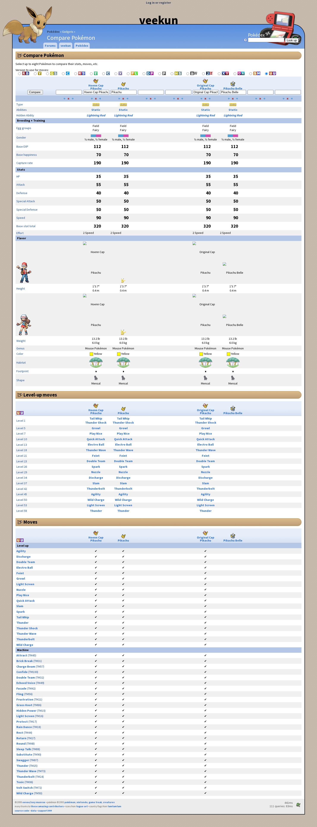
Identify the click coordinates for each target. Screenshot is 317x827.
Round (21, 743)
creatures (109, 802)
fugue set (82, 806)
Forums (50, 46)
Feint (96, 456)
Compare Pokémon (43, 55)
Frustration (24, 699)
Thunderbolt (96, 489)
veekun (158, 20)
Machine (23, 650)
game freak (95, 802)
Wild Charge (96, 500)
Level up (23, 546)
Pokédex (53, 32)
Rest (19, 732)
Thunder (96, 511)
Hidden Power (26, 711)
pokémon (69, 802)
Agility (95, 494)
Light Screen (96, 505)
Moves (30, 522)
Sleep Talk (23, 749)
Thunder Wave (96, 450)
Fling (20, 694)
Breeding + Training (31, 120)
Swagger (22, 760)
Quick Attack (96, 439)
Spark (96, 467)
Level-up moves (40, 395)
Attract (21, 655)
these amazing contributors (47, 806)
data (33, 810)
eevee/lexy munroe (33, 802)
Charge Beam (25, 666)
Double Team (96, 461)
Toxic (20, 782)
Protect (22, 722)
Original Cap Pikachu (205, 86)
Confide (22, 672)
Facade (21, 688)
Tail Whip (95, 418)
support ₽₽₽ (45, 810)
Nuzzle (95, 472)
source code (22, 810)
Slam (96, 483)
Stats (21, 169)
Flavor (21, 238)
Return (21, 738)
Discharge (96, 478)
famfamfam (114, 806)
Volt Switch (24, 788)
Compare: (35, 92)
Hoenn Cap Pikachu (96, 86)
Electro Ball (96, 444)
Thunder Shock (96, 422)
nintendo (82, 802)
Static (95, 110)
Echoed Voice (25, 683)
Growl (96, 428)
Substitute (24, 754)
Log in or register (158, 3)
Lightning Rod (96, 115)
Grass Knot (24, 705)
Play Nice (95, 433)
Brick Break (24, 661)
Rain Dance (24, 727)
